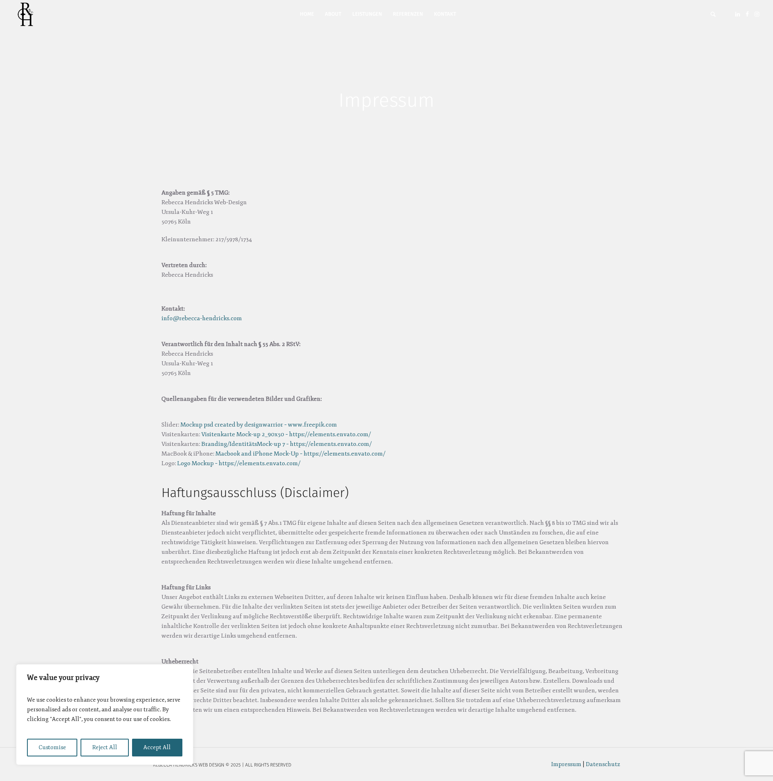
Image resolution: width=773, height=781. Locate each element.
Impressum (566, 764)
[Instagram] (757, 14)
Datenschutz (603, 764)
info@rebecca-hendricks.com (201, 318)
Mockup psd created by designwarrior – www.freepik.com (258, 425)
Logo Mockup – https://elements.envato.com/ (238, 463)
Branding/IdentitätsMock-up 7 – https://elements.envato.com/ (286, 444)
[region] (104, 714)
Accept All (157, 747)
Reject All (104, 747)
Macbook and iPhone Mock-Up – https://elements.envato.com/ (300, 454)
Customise (52, 747)
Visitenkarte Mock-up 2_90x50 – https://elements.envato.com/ (286, 434)
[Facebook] (747, 14)
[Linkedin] (737, 14)
